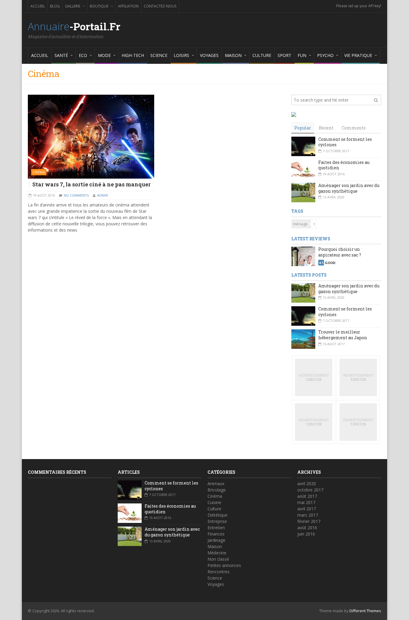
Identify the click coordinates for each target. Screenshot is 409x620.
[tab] (302, 128)
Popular (302, 128)
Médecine (216, 553)
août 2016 (307, 527)
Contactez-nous (160, 6)
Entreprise (217, 521)
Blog (55, 6)
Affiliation (128, 6)
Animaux (215, 483)
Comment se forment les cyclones (345, 142)
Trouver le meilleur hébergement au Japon (342, 334)
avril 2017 (306, 509)
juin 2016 (306, 534)
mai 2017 (306, 502)
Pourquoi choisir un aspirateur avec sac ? (339, 252)
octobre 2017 (310, 490)
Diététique (217, 515)
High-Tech (133, 55)
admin (102, 195)
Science (158, 55)
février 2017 (308, 521)
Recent (326, 128)
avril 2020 (306, 483)
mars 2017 (307, 515)
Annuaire (74, 26)
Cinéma (39, 172)
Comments (354, 128)
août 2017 (307, 496)
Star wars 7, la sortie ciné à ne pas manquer (91, 184)
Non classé (218, 559)
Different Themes (365, 610)
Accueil (38, 6)
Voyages (209, 55)
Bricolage (216, 490)
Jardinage (216, 540)
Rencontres (218, 571)
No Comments (76, 195)
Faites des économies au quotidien (343, 165)
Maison (214, 546)
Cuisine (214, 502)
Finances (216, 534)
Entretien (216, 527)
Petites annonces (224, 565)
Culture (261, 55)
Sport (284, 55)
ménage (300, 224)
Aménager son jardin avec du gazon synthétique (348, 188)
